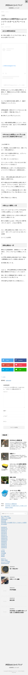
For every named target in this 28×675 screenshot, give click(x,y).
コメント (5, 391)
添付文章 (3, 521)
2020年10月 (4, 539)
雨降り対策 (13, 477)
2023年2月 (4, 527)
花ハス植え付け (5, 516)
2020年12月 (4, 536)
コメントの (5, 561)
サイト (4, 421)
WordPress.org (5, 563)
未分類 (3, 551)
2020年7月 (4, 544)
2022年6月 (4, 532)
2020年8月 (4, 543)
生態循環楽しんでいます (14, 667)
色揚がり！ (13, 453)
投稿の (4, 560)
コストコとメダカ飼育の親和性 (18, 464)
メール (5, 416)
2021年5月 (4, 533)
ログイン (3, 558)
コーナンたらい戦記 (15, 490)
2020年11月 (4, 538)
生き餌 (3, 554)
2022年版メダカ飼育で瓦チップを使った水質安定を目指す (18, 611)
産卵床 (3, 556)
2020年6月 (4, 546)
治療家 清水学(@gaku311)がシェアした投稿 (14, 85)
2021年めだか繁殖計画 (16, 440)
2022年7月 (4, 530)
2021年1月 (4, 535)
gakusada (8, 380)
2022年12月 (4, 528)
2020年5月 (4, 547)
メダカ (3, 377)
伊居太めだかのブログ (14, 5)
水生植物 (3, 553)
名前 (4, 410)
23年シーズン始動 (6, 518)
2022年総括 (4, 519)
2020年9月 (4, 541)
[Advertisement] (14, 303)
